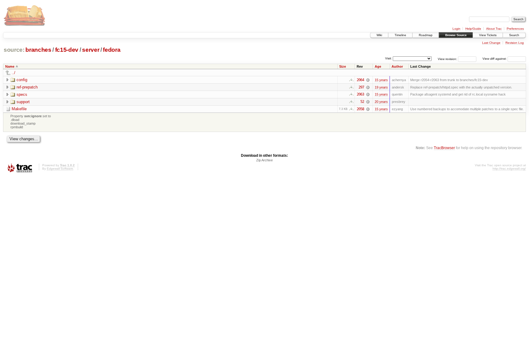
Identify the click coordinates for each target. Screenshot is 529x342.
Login (456, 28)
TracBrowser (444, 148)
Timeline (400, 35)
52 (362, 102)
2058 (360, 109)
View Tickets (488, 35)
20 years (381, 101)
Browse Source (456, 35)
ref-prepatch (27, 87)
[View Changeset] (368, 80)
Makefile (19, 109)
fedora (111, 50)
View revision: (447, 58)
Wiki (379, 35)
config (22, 79)
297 (361, 87)
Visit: (388, 58)
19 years (381, 87)
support (23, 102)
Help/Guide (473, 28)
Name (9, 66)
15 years (381, 80)
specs (22, 94)
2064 (360, 80)
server (90, 50)
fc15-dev (66, 50)
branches (38, 50)
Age (378, 66)
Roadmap (426, 35)
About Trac (494, 28)
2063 (360, 94)
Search (514, 35)
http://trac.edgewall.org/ (509, 168)
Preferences (515, 28)
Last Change (491, 42)
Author (397, 66)
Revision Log (514, 42)
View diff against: (495, 58)
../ (13, 72)
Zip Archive (264, 160)
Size (342, 66)
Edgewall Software (60, 168)
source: (14, 50)
